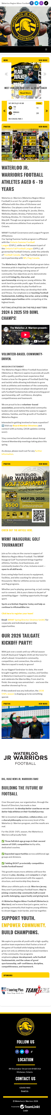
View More (43, 60)
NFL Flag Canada (31, 258)
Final (39, 103)
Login (25, 1110)
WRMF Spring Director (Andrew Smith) (26, 619)
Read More (25, 92)
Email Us (24, 1091)
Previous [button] (6, 74)
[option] (25, 80)
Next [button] (45, 74)
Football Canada (12, 254)
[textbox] (25, 234)
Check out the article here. (17, 530)
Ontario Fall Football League (19, 248)
